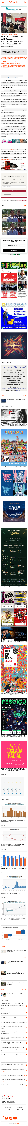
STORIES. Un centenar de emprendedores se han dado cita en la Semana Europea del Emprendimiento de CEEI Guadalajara (14, 58)
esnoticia (5, 34)
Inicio (2, 34)
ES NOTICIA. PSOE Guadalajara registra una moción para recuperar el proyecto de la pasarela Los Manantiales (14, 229)
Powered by (10, 254)
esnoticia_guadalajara (13, 34)
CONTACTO (8, 1109)
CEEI (12, 149)
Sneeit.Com (16, 1123)
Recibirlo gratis (14, 190)
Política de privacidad (7, 194)
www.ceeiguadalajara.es (6, 159)
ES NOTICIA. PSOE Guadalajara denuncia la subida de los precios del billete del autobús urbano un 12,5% (13, 217)
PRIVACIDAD (8, 1107)
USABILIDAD (20, 1107)
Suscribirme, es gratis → (22, 200)
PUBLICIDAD (20, 1109)
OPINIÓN (3, 946)
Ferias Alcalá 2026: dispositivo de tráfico (16, 399)
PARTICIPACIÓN (8, 1112)
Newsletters (20, 1112)
